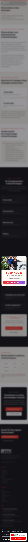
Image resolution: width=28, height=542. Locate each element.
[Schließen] (24, 258)
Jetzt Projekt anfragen (13, 282)
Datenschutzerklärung (6, 535)
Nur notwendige (6, 539)
